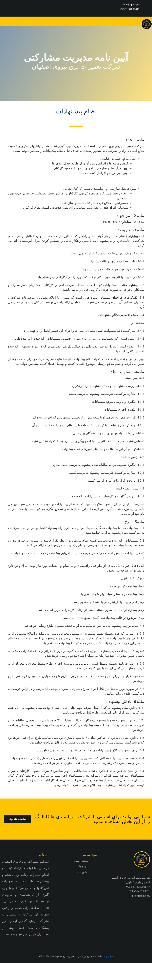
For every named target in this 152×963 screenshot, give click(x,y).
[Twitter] (19, 8)
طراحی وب (109, 956)
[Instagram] (7, 8)
